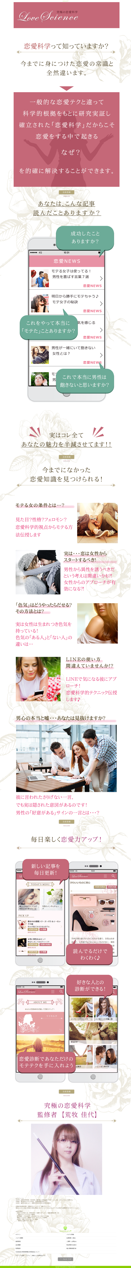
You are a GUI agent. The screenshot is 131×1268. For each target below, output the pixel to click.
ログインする (66, 196)
